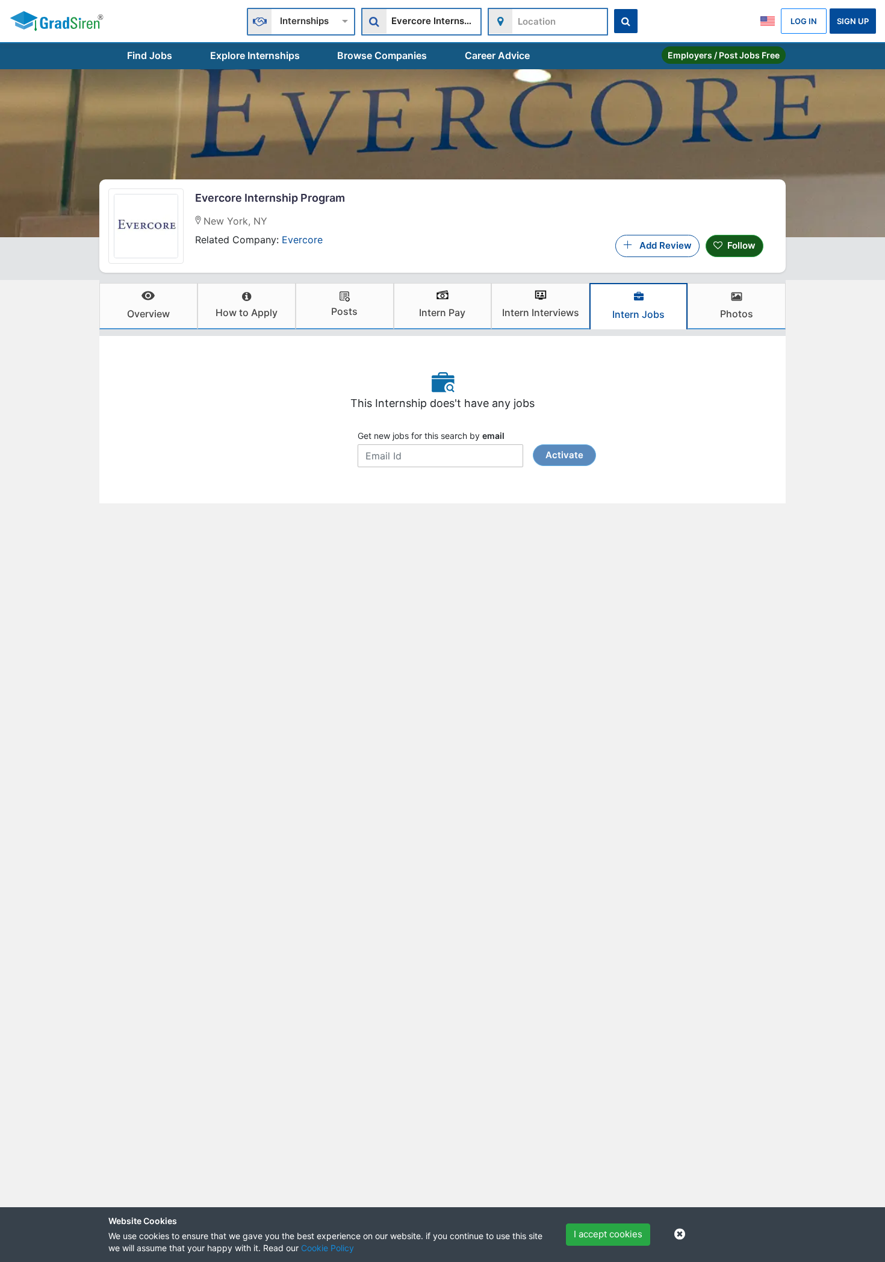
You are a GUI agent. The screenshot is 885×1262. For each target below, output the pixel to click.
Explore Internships (255, 55)
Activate (564, 455)
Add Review (662, 245)
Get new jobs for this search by (470, 446)
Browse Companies (382, 55)
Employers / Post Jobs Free (724, 55)
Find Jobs (149, 55)
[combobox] (301, 20)
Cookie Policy (327, 1248)
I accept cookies (608, 1234)
